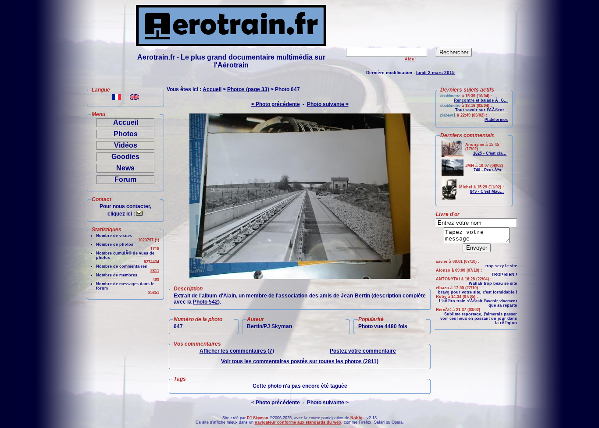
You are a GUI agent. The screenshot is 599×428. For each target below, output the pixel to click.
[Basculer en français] (116, 97)
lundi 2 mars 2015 (435, 72)
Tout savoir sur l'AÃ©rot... (481, 110)
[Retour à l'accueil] (231, 43)
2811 (154, 271)
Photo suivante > (328, 104)
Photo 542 (205, 302)
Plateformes (496, 119)
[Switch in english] (134, 97)
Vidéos (125, 145)
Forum (125, 179)
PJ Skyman (257, 418)
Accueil (125, 122)
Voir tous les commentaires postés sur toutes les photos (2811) (299, 361)
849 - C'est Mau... (487, 191)
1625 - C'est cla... (489, 153)
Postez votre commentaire (363, 351)
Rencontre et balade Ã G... (481, 100)
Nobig (356, 418)
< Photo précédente (275, 104)
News (125, 168)
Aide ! (411, 59)
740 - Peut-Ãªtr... (490, 170)
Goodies (125, 156)
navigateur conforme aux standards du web (298, 422)
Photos (126, 134)
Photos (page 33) (248, 89)
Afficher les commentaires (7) (237, 351)
